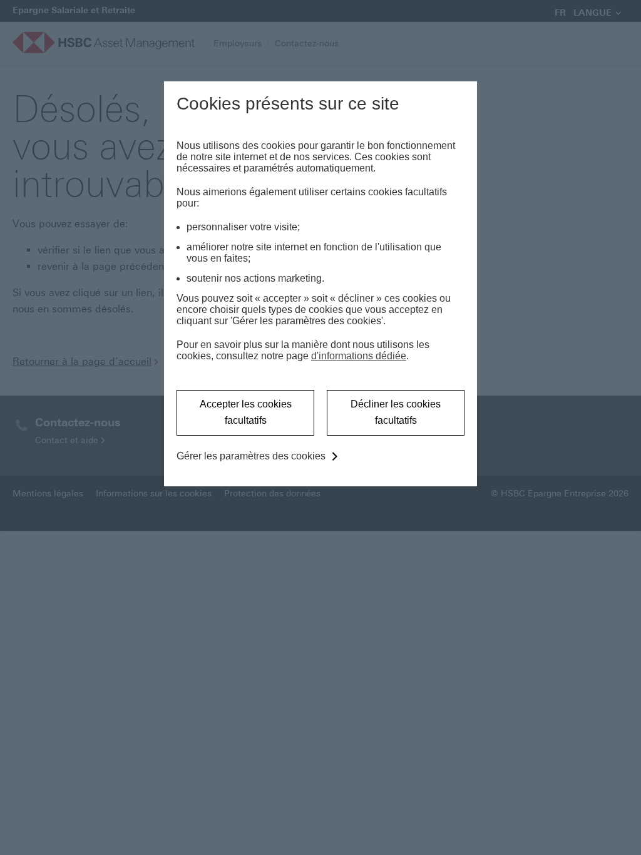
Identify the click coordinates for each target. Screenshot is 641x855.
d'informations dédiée (358, 356)
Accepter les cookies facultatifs (246, 412)
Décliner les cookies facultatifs (396, 412)
